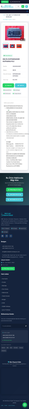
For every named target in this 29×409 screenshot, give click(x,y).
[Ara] (18, 6)
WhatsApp (5, 1)
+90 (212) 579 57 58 (16, 1)
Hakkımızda (5, 292)
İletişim (4, 299)
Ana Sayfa (5, 19)
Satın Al (9, 85)
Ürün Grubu (5, 289)
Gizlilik (5, 405)
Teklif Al (21, 85)
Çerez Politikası (6, 310)
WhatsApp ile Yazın (15, 189)
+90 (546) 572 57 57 (15, 199)
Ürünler (10, 19)
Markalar (4, 285)
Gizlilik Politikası (6, 306)
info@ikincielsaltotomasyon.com (11, 251)
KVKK (3, 303)
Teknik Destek (6, 296)
